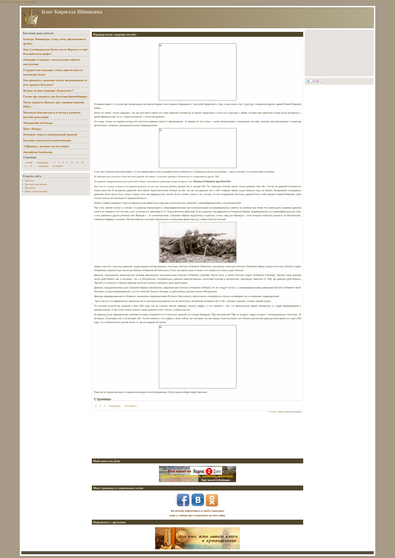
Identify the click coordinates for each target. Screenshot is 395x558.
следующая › (114, 405)
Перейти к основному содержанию (18, 1)
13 (26, 165)
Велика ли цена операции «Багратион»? (48, 90)
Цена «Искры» (32, 129)
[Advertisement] (184, 435)
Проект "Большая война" (36, 191)
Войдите (273, 411)
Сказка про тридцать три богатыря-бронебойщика (55, 96)
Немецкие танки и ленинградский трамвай (50, 134)
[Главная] (31, 25)
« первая (28, 162)
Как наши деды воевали (36, 184)
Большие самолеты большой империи (47, 140)
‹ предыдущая (41, 162)
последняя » (131, 405)
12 (82, 162)
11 (77, 162)
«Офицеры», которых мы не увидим (46, 146)
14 (31, 165)
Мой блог (29, 180)
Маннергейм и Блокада (38, 123)
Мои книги (30, 187)
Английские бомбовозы (37, 152)
